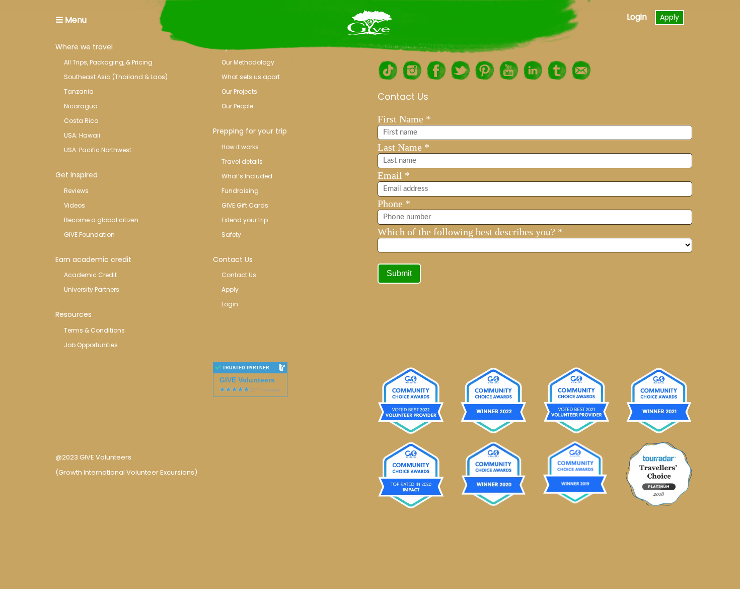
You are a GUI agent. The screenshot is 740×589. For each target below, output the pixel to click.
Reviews (76, 190)
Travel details (242, 161)
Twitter (460, 70)
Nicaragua (81, 106)
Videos (74, 205)
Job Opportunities (91, 345)
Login (637, 17)
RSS (581, 70)
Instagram (412, 70)
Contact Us (233, 259)
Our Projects (239, 91)
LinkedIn (533, 70)
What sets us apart (250, 77)
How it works (240, 147)
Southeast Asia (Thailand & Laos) (116, 77)
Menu (75, 20)
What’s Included (246, 176)
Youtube (508, 70)
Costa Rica (81, 120)
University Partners (91, 289)
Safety (231, 234)
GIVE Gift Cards (244, 205)
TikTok (388, 70)
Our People (237, 106)
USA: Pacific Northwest (97, 150)
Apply (669, 17)
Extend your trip (244, 220)
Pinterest (484, 70)
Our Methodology (247, 62)
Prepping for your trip (250, 131)
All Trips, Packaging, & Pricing (108, 62)
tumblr (557, 70)
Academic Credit (90, 275)
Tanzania (79, 91)
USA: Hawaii (82, 135)
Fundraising (240, 190)
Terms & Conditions (94, 330)
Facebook (436, 70)
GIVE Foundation (89, 234)
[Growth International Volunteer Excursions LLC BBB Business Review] (123, 409)
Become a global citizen (101, 220)
